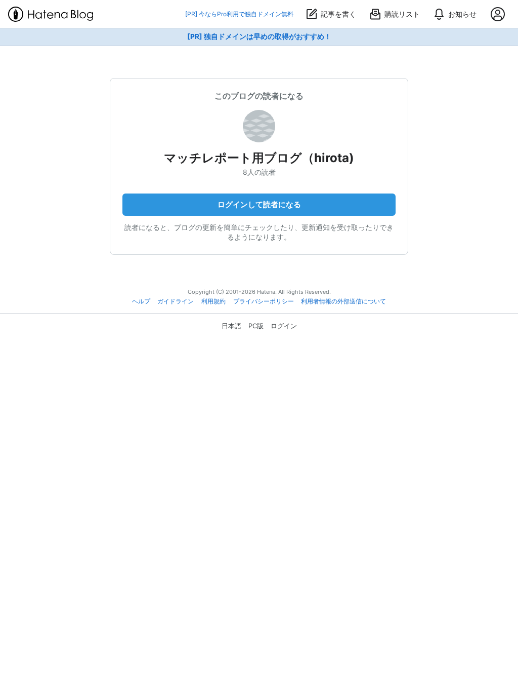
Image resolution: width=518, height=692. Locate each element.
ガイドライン (175, 301)
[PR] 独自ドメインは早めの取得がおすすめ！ (259, 36)
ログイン (284, 326)
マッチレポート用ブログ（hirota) (259, 157)
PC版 (256, 326)
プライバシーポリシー (263, 301)
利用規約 (213, 301)
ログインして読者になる (259, 204)
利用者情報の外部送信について (343, 301)
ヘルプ (141, 301)
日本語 (231, 326)
